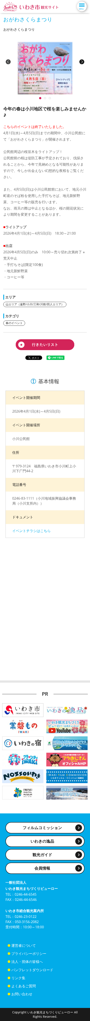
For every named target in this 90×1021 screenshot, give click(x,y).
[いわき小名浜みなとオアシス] (67, 743)
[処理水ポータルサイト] (67, 792)
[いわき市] (22, 710)
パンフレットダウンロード (32, 969)
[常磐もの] (22, 726)
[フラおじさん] (67, 759)
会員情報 (42, 868)
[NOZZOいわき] (22, 776)
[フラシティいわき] (22, 759)
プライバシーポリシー (28, 953)
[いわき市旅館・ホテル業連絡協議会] (22, 743)
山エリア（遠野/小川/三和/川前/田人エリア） (35, 304)
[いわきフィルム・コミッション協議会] (67, 776)
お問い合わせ (21, 994)
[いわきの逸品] (67, 710)
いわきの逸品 (42, 841)
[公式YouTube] (67, 726)
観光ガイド (42, 854)
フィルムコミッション (42, 827)
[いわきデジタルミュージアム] (22, 792)
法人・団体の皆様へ (27, 961)
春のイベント (14, 323)
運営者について (23, 945)
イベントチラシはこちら (31, 530)
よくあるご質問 (23, 986)
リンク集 (18, 978)
